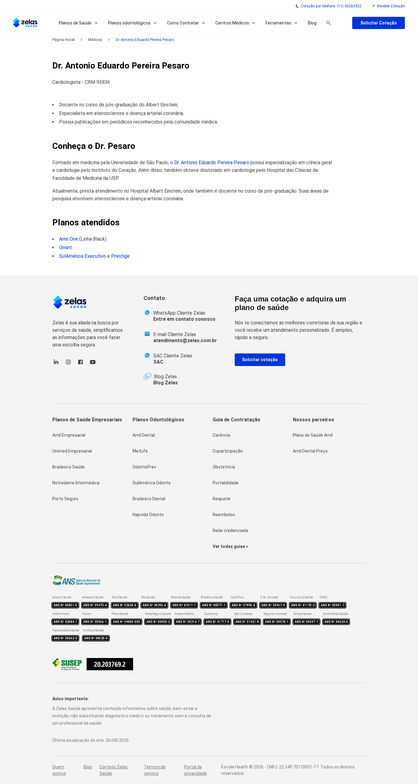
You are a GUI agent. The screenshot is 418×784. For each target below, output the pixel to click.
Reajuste (221, 498)
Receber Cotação (391, 6)
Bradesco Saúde (68, 466)
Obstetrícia (224, 466)
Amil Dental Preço (310, 451)
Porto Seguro (65, 498)
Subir (403, 745)
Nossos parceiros (313, 420)
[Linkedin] (56, 364)
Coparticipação (228, 451)
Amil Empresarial (68, 435)
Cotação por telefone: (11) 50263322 (331, 6)
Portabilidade (226, 482)
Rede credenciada (230, 530)
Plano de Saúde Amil (313, 435)
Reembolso (224, 514)
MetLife (140, 451)
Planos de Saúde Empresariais (87, 420)
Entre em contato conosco (184, 319)
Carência (221, 435)
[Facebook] (80, 364)
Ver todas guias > (230, 546)
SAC (158, 362)
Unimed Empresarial (72, 451)
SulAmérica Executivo (82, 256)
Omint (65, 247)
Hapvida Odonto (148, 514)
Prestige (120, 256)
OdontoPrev (144, 466)
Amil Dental (143, 435)
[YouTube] (92, 364)
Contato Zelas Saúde (113, 770)
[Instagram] (68, 364)
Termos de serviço (155, 770)
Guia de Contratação (236, 420)
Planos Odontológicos (158, 420)
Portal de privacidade (195, 770)
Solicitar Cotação (378, 22)
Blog (312, 22)
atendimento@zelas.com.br (185, 340)
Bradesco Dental (148, 498)
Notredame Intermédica (75, 482)
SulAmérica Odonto (151, 482)
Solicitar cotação (260, 359)
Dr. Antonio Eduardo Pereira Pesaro (211, 162)
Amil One (68, 239)
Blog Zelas (165, 383)
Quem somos (59, 770)
